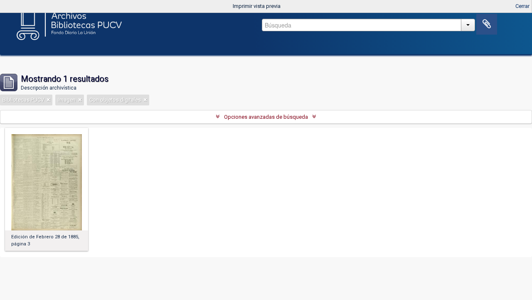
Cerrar (522, 6)
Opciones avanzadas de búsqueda (266, 117)
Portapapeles (486, 24)
